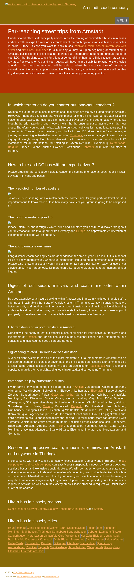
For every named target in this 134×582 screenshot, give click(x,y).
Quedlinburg (104, 543)
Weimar (54, 527)
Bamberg (47, 543)
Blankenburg (88, 543)
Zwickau (31, 547)
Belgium (13, 147)
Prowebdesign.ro (51, 576)
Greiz (57, 539)
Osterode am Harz (32, 551)
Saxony (98, 508)
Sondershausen (77, 531)
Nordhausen (35, 535)
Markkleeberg (58, 547)
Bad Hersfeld (16, 539)
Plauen (65, 539)
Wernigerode (95, 547)
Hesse (83, 508)
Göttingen (60, 543)
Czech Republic (18, 508)
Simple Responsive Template (29, 576)
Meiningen (14, 531)
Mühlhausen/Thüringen (36, 531)
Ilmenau (21, 527)
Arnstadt (31, 336)
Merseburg (77, 539)
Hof (83, 535)
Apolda (91, 527)
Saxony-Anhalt (57, 508)
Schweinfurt (32, 543)
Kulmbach (46, 539)
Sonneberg (59, 531)
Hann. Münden (77, 547)
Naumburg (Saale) (109, 531)
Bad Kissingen (94, 539)
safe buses (98, 365)
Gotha (69, 394)
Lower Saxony (38, 508)
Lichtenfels (50, 535)
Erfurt (11, 527)
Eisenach (97, 390)
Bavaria (73, 508)
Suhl (61, 425)
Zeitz (89, 535)
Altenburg (73, 543)
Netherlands (117, 143)
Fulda (108, 539)
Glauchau (57, 394)
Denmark (88, 147)
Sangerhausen (17, 535)
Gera (61, 535)
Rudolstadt (42, 527)
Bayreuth (76, 406)
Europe (80, 231)
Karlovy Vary (112, 547)
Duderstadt (32, 539)
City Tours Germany (23, 572)
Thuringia (76, 135)
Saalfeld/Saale (76, 527)
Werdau (118, 539)
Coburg (47, 406)
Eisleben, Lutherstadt (106, 535)
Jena (99, 527)
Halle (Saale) (16, 543)
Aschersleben (16, 547)
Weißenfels (72, 535)
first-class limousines (35, 50)
